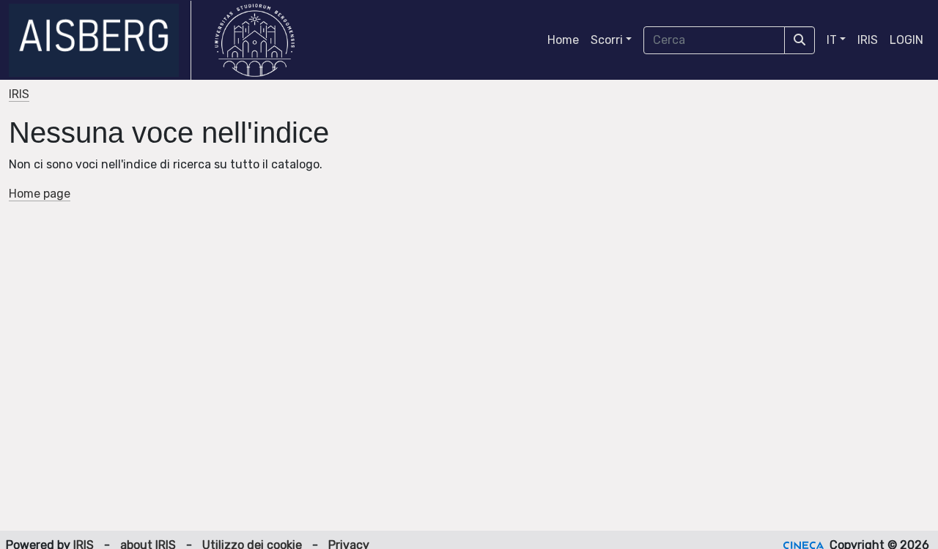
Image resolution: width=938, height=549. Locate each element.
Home (563, 40)
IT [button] (832, 40)
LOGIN (906, 40)
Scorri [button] (607, 40)
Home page (39, 194)
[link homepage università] (254, 40)
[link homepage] (100, 40)
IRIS (867, 40)
